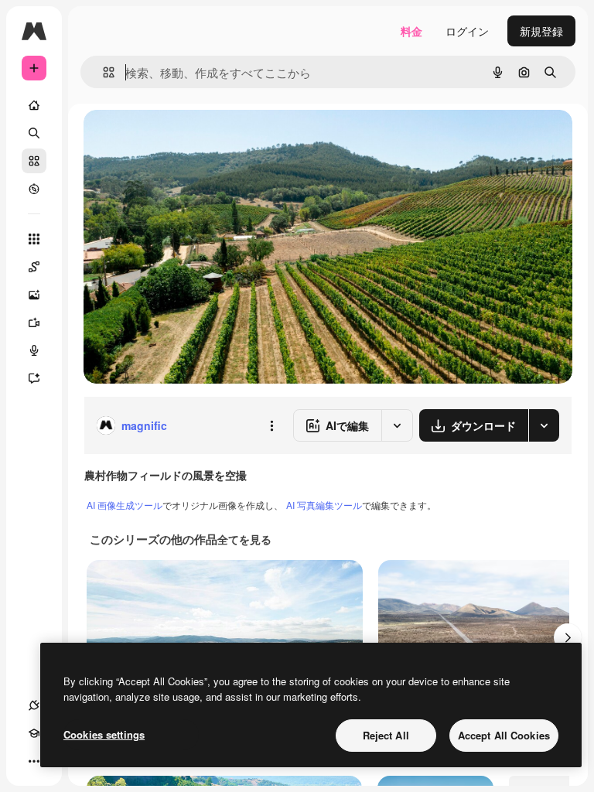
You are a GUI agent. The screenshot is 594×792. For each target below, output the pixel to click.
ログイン (467, 31)
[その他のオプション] (271, 425)
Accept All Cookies (504, 735)
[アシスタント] (34, 378)
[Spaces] (34, 266)
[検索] (34, 133)
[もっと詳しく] (34, 188)
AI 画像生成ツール (124, 504)
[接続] (34, 705)
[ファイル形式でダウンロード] (543, 425)
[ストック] (34, 160)
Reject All (386, 735)
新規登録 (541, 31)
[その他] (34, 761)
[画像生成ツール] (34, 294)
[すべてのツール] (34, 239)
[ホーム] (34, 105)
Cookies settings (104, 734)
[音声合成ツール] (34, 350)
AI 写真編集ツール (324, 504)
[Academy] (34, 733)
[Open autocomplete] (102, 72)
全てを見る (244, 539)
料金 (411, 31)
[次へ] (568, 637)
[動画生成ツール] (34, 322)
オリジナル (190, 139)
